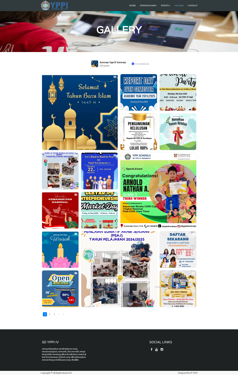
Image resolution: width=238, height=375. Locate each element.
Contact (193, 5)
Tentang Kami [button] (147, 5)
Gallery (179, 5)
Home (132, 5)
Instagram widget (162, 287)
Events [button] (165, 5)
